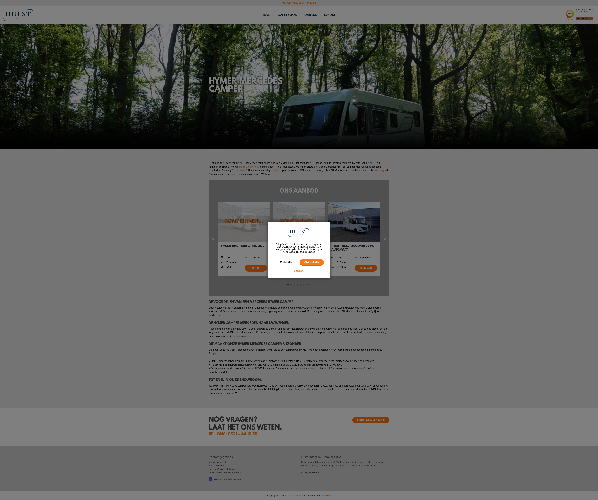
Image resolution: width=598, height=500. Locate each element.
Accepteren (311, 262)
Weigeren (286, 262)
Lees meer (299, 271)
